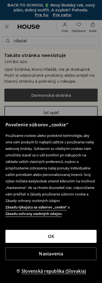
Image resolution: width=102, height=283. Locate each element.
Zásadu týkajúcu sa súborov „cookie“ (36, 207)
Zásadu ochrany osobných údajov (33, 213)
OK (51, 236)
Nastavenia (51, 254)
